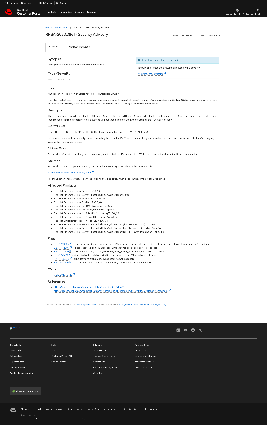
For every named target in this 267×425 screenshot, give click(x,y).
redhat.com (140, 350)
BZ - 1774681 (61, 251)
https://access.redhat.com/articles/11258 (69, 172)
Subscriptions (11, 3)
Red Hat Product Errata (56, 27)
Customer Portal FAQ (61, 356)
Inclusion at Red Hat (111, 409)
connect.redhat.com (144, 361)
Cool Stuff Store (131, 409)
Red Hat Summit (149, 409)
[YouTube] (185, 331)
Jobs (40, 409)
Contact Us (56, 350)
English (237, 14)
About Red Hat (27, 409)
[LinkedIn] (178, 331)
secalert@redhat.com (86, 304)
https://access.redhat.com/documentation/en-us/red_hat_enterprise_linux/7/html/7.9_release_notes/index (111, 290)
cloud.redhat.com (143, 367)
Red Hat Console (44, 3)
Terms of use (46, 419)
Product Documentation (22, 373)
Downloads (26, 3)
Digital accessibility (90, 419)
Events (49, 409)
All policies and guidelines (66, 419)
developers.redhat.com (146, 356)
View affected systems (150, 73)
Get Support (62, 3)
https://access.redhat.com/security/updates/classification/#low (88, 287)
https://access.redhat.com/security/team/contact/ (142, 304)
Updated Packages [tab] (79, 46)
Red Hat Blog (93, 409)
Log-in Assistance (60, 361)
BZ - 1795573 (61, 258)
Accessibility (99, 361)
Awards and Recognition (105, 367)
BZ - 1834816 (61, 262)
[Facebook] (193, 331)
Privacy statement (29, 419)
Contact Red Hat (75, 409)
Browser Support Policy (104, 356)
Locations (59, 409)
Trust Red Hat (99, 350)
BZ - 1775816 (61, 255)
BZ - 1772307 (61, 247)
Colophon (98, 373)
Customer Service (18, 367)
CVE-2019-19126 (63, 274)
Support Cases (17, 361)
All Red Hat (248, 14)
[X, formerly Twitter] (200, 331)
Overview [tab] (53, 46)
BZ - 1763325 (61, 244)
